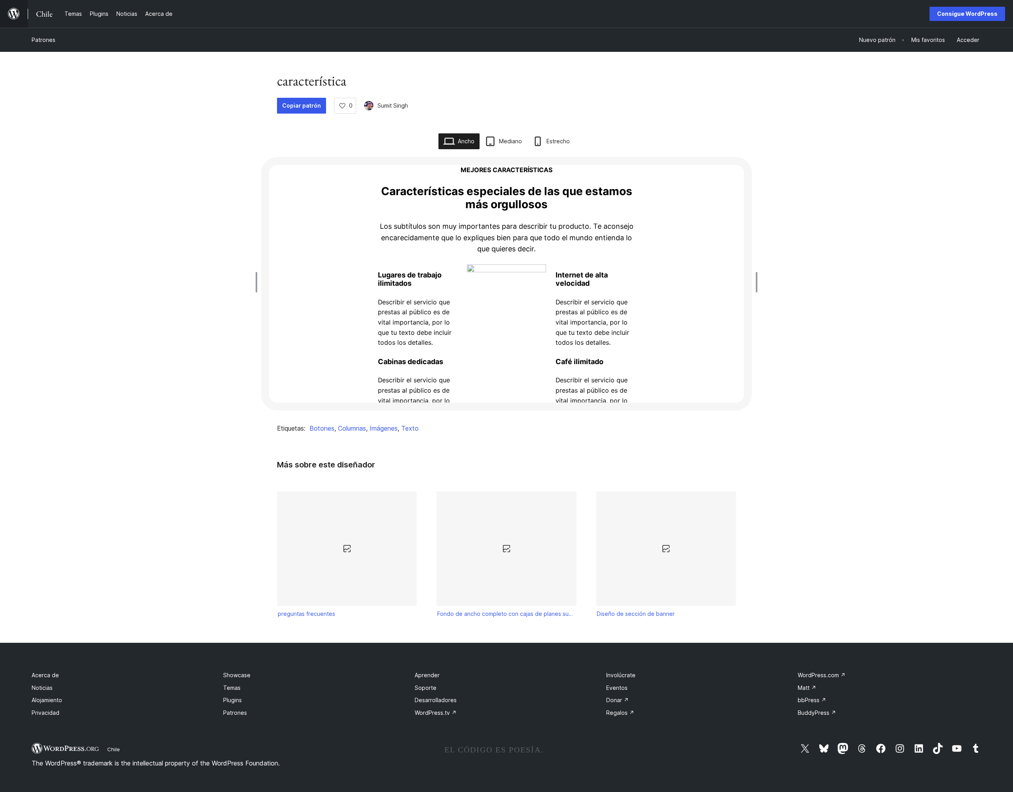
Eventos (617, 687)
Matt (807, 687)
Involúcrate (620, 675)
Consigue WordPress (967, 13)
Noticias (42, 687)
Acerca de (45, 675)
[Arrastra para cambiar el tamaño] (258, 282)
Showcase (236, 675)
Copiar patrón (301, 105)
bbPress (812, 700)
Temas (232, 687)
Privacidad (45, 712)
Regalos (620, 712)
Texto (410, 428)
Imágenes (384, 428)
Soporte (425, 687)
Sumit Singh (393, 105)
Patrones (43, 39)
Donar (617, 700)
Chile (113, 749)
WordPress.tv (436, 712)
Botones (321, 428)
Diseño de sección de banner (636, 613)
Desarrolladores (436, 700)
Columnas (352, 428)
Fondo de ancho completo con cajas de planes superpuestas (506, 613)
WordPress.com (822, 675)
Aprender (427, 675)
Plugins (232, 700)
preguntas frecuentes (306, 613)
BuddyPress (817, 712)
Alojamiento (47, 700)
